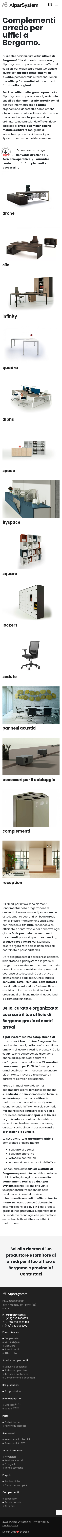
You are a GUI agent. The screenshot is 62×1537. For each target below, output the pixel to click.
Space (12, 1408)
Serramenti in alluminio (17, 1439)
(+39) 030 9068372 (17, 1318)
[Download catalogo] (5, 152)
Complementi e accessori (19, 1377)
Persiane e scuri (13, 1460)
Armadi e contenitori (16, 1374)
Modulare (9, 1345)
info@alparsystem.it (14, 1314)
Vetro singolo (12, 1342)
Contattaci (31, 1274)
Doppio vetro (12, 1338)
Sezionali (9, 1506)
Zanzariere (10, 1498)
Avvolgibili (10, 1456)
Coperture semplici (15, 1485)
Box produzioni (12, 1391)
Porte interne (12, 1422)
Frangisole (10, 1464)
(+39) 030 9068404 (17, 1322)
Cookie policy (10, 1525)
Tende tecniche (13, 1467)
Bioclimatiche (12, 1481)
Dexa (26, 1531)
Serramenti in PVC (14, 1443)
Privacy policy (41, 1521)
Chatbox (13, 1404)
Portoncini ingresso (15, 1425)
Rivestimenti (11, 1349)
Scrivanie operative (15, 1370)
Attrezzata (10, 1353)
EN (50, 4)
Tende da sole (12, 1502)
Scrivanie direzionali (15, 1366)
